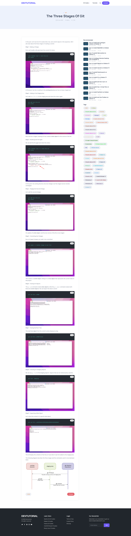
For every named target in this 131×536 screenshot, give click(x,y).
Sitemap (69, 523)
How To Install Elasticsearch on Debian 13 (98, 72)
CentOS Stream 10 (101, 176)
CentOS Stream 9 (98, 165)
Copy (72, 54)
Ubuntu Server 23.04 (99, 158)
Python (102, 111)
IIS (86, 147)
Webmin (102, 133)
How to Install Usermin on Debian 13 (99, 68)
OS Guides (86, 3)
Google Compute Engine (92, 140)
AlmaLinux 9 (89, 180)
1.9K (100, 50)
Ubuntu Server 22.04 (91, 151)
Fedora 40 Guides (48, 523)
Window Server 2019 (101, 144)
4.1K (100, 61)
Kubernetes (88, 144)
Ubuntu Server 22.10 (90, 154)
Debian (87, 158)
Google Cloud (89, 136)
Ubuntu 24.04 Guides (49, 519)
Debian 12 (102, 154)
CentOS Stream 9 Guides (50, 526)
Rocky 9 (88, 165)
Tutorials (94, 3)
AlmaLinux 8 (100, 183)
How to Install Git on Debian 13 (97, 77)
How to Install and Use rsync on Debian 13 (98, 82)
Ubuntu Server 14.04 (91, 133)
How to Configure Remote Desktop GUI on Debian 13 (99, 59)
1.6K (100, 55)
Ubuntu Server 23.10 (90, 162)
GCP (98, 136)
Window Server (95, 147)
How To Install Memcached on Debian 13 (97, 53)
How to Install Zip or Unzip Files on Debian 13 (99, 87)
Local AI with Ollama (101, 180)
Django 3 (97, 115)
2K (99, 95)
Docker (97, 172)
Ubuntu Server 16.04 (91, 129)
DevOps (88, 119)
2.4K (100, 89)
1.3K (100, 75)
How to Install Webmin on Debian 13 (99, 63)
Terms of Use (70, 519)
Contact (106, 3)
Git (66, 12)
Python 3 (88, 115)
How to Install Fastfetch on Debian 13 (99, 92)
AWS (105, 115)
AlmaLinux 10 (89, 183)
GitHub (94, 108)
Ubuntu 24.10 (89, 176)
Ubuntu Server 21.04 (99, 119)
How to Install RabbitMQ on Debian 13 (99, 48)
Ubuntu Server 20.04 (91, 111)
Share (71, 494)
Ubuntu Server (89, 122)
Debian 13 (88, 187)
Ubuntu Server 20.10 (102, 122)
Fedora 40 (99, 169)
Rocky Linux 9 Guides (49, 528)
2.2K (100, 45)
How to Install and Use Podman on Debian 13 (98, 97)
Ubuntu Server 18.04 (91, 126)
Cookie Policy (70, 521)
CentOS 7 (88, 172)
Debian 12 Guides (48, 521)
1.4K (100, 79)
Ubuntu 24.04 (89, 169)
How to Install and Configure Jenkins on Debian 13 (97, 43)
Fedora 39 (102, 162)
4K (99, 65)
